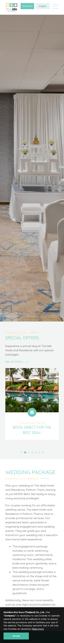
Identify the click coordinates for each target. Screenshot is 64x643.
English (42, 6)
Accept (16, 636)
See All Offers (14, 361)
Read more (38, 629)
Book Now (27, 6)
